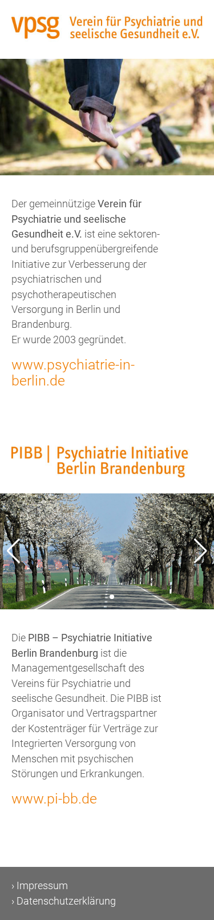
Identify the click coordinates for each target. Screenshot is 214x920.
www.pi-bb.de (54, 798)
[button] (200, 551)
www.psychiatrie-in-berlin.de (73, 372)
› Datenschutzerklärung (63, 901)
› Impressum (39, 885)
